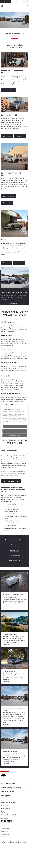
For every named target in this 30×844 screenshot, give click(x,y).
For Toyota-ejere (7, 791)
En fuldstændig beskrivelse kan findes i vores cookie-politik (14, 420)
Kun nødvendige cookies (14, 435)
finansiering (22, 370)
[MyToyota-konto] (24, 5)
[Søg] (21, 5)
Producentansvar (5, 837)
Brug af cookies (5, 831)
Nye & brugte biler (8, 783)
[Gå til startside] (2, 5)
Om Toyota (5, 795)
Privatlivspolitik (5, 834)
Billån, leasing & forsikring (11, 787)
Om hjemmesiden (5, 828)
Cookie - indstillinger (15, 426)
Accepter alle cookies (15, 431)
